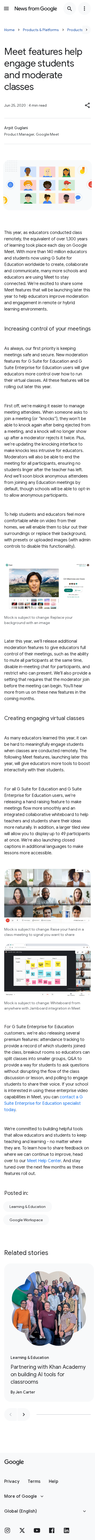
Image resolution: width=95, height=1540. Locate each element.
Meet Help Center (44, 1161)
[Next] (86, 30)
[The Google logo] (14, 1462)
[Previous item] (10, 1414)
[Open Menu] (6, 8)
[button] (87, 105)
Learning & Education (28, 1206)
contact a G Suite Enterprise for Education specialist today (43, 1103)
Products (75, 29)
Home (9, 29)
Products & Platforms (41, 29)
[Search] (69, 8)
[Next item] (23, 1414)
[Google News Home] (36, 8)
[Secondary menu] (84, 8)
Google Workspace (26, 1219)
